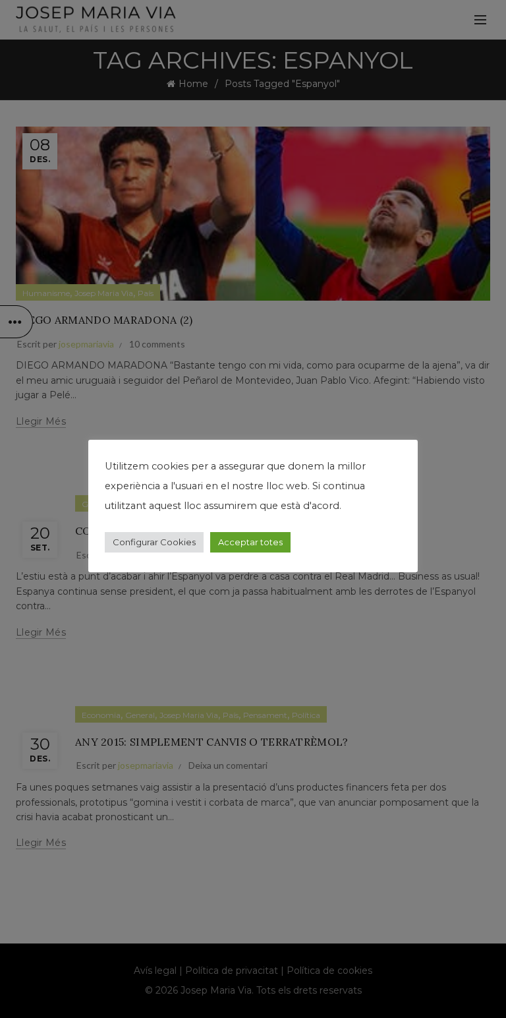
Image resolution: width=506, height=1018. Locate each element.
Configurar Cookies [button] (154, 542)
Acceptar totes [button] (250, 542)
